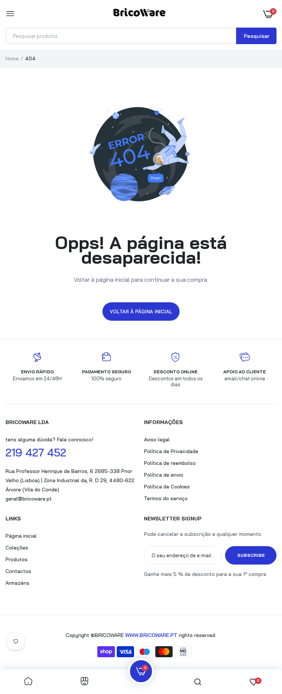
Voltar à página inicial (141, 311)
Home (12, 58)
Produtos (17, 559)
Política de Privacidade (171, 451)
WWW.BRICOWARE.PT (151, 635)
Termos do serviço (166, 498)
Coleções (17, 547)
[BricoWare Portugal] (139, 14)
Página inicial (21, 536)
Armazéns (17, 583)
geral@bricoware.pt (29, 498)
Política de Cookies (167, 486)
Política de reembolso (170, 463)
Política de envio (163, 474)
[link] (28, 682)
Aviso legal (157, 439)
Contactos (18, 571)
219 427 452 (36, 452)
